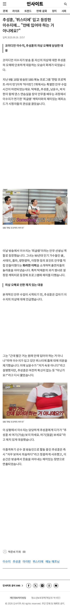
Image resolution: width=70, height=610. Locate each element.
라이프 (16, 11)
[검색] (65, 4)
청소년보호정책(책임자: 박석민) (45, 597)
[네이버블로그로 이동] (56, 585)
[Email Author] (24, 551)
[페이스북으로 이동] (28, 585)
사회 (64, 11)
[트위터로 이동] (35, 585)
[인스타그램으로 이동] (42, 585)
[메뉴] (4, 3)
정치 (54, 11)
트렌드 (28, 11)
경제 (5, 11)
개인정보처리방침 (18, 597)
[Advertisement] (35, 147)
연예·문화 (41, 11)
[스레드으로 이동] (49, 585)
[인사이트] (35, 4)
